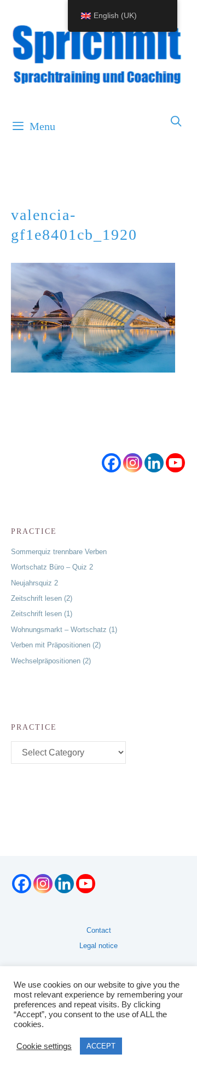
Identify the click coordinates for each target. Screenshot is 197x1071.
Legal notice (98, 946)
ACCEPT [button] (100, 1046)
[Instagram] (132, 462)
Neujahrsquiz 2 (34, 583)
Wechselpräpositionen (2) (51, 661)
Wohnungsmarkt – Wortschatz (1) (64, 629)
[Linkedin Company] (154, 462)
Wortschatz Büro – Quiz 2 (52, 567)
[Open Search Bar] (177, 122)
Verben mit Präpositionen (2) (56, 645)
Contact (98, 930)
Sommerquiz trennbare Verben (59, 552)
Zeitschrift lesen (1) (41, 614)
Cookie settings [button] (44, 1046)
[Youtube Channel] (175, 462)
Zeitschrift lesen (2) (41, 598)
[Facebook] (111, 462)
